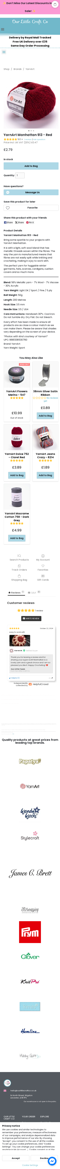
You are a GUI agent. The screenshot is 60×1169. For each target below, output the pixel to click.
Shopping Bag (19, 579)
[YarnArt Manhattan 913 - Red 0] (31, 101)
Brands (18, 69)
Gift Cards (43, 579)
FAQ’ (13, 734)
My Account (43, 559)
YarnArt (30, 69)
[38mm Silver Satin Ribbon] (45, 375)
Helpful (14, 678)
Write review (32, 618)
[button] (2, 29)
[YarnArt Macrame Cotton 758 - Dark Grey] (17, 497)
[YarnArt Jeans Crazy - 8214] (45, 437)
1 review (27, 139)
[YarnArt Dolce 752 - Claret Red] (17, 437)
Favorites (43, 569)
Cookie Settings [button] (30, 1165)
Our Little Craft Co (30, 21)
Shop (6, 69)
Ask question (39, 139)
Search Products (19, 559)
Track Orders (19, 569)
